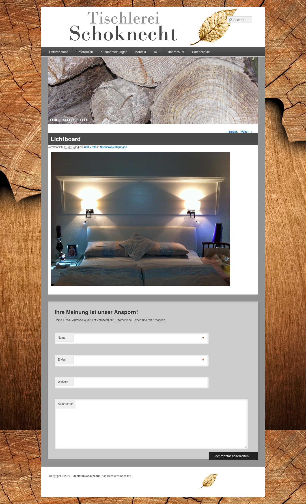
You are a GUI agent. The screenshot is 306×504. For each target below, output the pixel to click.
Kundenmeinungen (114, 52)
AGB (157, 52)
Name (61, 337)
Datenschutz (201, 52)
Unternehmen (59, 52)
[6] (72, 120)
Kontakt (140, 52)
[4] (64, 120)
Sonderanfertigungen (113, 147)
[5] (68, 120)
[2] (55, 120)
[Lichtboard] (140, 284)
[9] (85, 120)
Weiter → (246, 131)
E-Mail (62, 359)
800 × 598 (90, 147)
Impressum (176, 52)
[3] (60, 120)
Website (63, 381)
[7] (77, 120)
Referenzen (84, 52)
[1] (51, 120)
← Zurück (231, 131)
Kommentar (65, 403)
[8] (81, 120)
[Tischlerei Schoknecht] (153, 45)
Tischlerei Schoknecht (85, 476)
